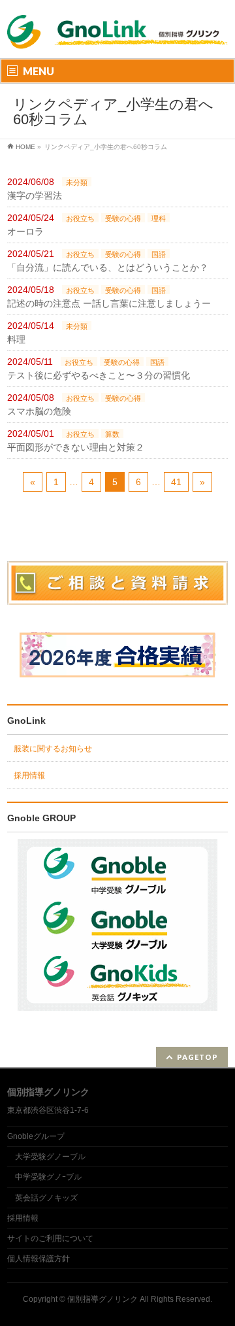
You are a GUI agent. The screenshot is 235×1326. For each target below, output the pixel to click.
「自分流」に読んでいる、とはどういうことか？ (107, 267)
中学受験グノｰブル (48, 1177)
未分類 (76, 182)
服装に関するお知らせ (53, 748)
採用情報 (29, 775)
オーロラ (25, 231)
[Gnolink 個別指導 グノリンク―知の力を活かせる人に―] (117, 41)
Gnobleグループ (36, 1136)
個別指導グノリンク (102, 1299)
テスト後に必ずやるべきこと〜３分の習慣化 (98, 375)
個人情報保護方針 (38, 1258)
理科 (158, 218)
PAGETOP (197, 1057)
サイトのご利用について (50, 1238)
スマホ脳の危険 (39, 411)
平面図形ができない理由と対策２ (75, 447)
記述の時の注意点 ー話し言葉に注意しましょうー (109, 303)
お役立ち (80, 218)
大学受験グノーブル (50, 1156)
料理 (16, 339)
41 (176, 482)
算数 (112, 434)
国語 (158, 254)
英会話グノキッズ (46, 1197)
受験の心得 (123, 218)
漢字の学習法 (34, 195)
